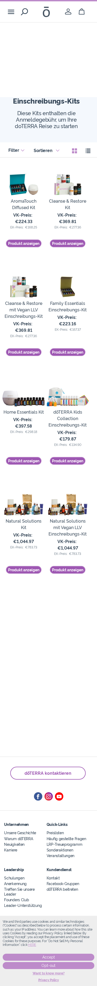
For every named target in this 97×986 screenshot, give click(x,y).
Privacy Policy (48, 980)
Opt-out (48, 965)
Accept (48, 957)
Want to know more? (49, 973)
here (32, 945)
